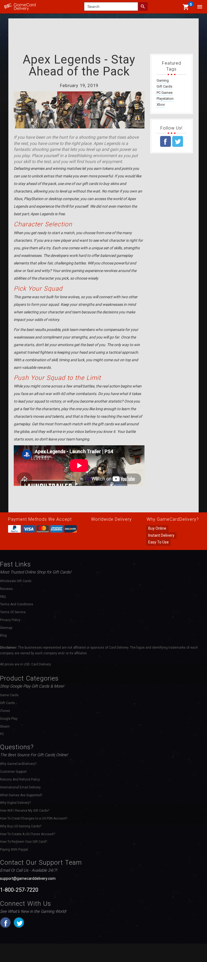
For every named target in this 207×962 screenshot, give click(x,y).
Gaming (163, 80)
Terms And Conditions (16, 604)
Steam (5, 726)
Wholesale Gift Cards (16, 581)
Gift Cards (164, 86)
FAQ (3, 597)
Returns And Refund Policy (20, 779)
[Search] (143, 6)
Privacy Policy (10, 620)
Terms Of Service (13, 612)
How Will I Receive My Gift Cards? (24, 810)
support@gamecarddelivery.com (28, 878)
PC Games (164, 93)
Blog (3, 635)
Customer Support (13, 772)
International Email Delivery (20, 787)
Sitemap (6, 628)
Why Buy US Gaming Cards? (20, 826)
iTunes (5, 711)
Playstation (165, 99)
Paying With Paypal (14, 849)
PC (2, 734)
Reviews (6, 589)
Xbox (161, 104)
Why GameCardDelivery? (18, 764)
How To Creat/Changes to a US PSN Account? (33, 818)
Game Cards (9, 695)
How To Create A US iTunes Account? (27, 834)
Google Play (9, 719)
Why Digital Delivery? (15, 803)
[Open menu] (199, 7)
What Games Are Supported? (21, 795)
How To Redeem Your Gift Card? (23, 842)
